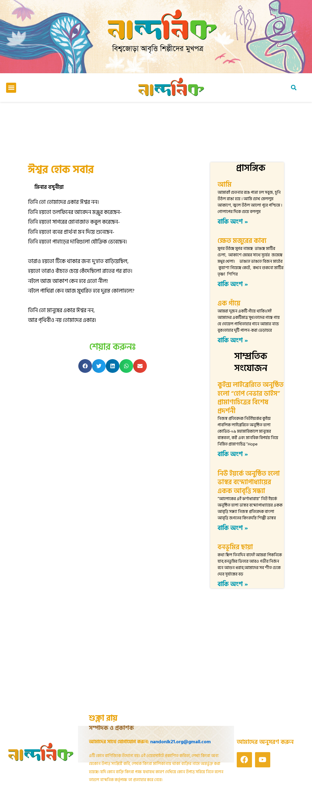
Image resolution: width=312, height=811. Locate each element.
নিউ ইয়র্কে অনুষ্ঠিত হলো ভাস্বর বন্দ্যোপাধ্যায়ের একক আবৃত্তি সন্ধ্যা (249, 482)
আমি (225, 184)
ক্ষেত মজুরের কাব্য (244, 240)
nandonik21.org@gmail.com (180, 742)
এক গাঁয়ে (229, 303)
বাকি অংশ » (233, 222)
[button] (11, 88)
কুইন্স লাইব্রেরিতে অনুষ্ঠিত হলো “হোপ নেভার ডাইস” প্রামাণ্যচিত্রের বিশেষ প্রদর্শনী (251, 397)
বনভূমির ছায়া (235, 547)
